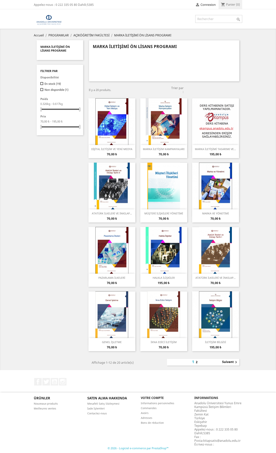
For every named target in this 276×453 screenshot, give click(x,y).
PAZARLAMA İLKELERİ (111, 277)
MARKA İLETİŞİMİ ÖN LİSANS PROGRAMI (55, 48)
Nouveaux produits (46, 403)
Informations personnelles (157, 403)
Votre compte (152, 398)
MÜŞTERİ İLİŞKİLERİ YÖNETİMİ (163, 213)
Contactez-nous (97, 413)
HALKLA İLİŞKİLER (164, 277)
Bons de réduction (152, 422)
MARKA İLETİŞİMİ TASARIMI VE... (215, 149)
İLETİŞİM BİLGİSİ (215, 342)
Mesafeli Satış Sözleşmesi (103, 403)
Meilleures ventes (45, 408)
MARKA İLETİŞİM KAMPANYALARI (164, 149)
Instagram (62, 381)
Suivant (230, 362)
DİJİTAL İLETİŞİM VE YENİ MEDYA (111, 149)
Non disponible (56, 90)
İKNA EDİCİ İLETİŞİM (164, 342)
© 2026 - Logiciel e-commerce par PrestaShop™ (138, 448)
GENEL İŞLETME (112, 342)
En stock (52, 84)
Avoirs (145, 413)
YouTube (54, 381)
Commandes (149, 408)
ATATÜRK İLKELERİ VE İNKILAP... (112, 213)
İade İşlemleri (96, 408)
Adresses (146, 418)
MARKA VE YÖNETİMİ (215, 213)
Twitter (46, 381)
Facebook (38, 381)
